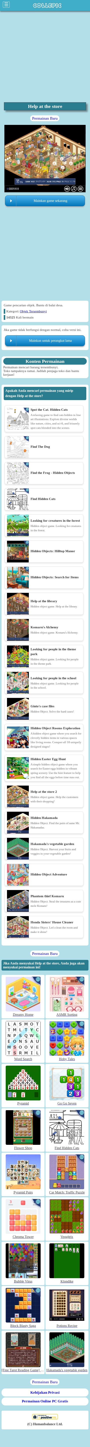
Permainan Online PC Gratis (45, 1401)
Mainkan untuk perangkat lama (50, 340)
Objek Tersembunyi (33, 311)
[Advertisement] (45, 56)
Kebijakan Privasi (45, 1392)
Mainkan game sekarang (50, 201)
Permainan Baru (45, 118)
